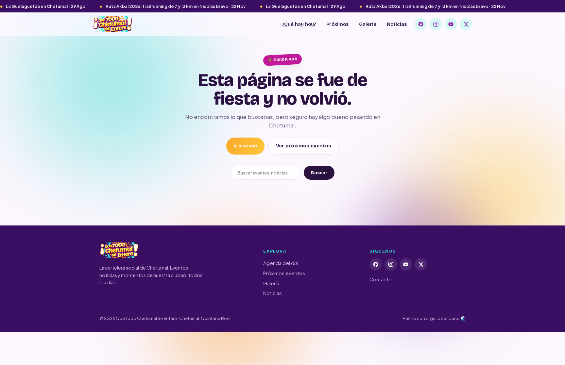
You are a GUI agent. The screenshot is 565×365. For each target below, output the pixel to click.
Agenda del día (280, 263)
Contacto (380, 279)
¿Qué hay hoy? (299, 24)
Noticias (397, 24)
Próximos (337, 24)
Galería (367, 24)
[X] (466, 24)
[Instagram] (436, 24)
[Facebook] (421, 24)
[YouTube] (451, 24)
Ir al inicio (245, 146)
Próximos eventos (284, 273)
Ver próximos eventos (303, 146)
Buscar (319, 172)
